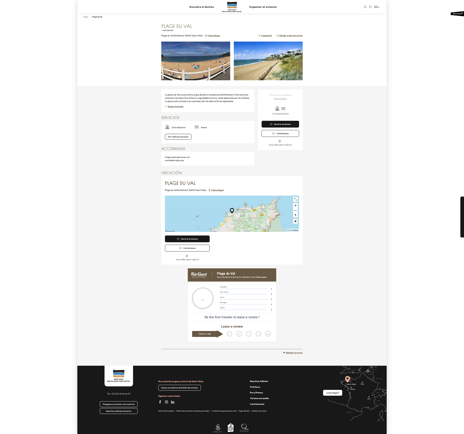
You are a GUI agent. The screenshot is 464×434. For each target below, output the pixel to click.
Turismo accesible (259, 398)
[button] (365, 7)
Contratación (257, 404)
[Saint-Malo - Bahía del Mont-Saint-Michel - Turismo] (232, 7)
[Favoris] (371, 7)
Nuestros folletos (259, 381)
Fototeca (255, 387)
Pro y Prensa (256, 392)
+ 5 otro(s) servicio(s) (280, 113)
